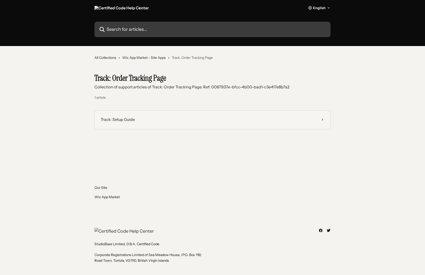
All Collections (105, 57)
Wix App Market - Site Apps (144, 57)
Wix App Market (107, 197)
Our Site (100, 187)
